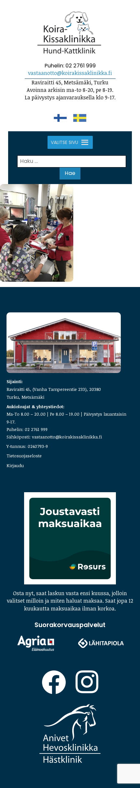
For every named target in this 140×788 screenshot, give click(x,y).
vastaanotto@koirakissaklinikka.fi (70, 73)
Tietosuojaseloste (24, 456)
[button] (64, 142)
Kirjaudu (15, 465)
